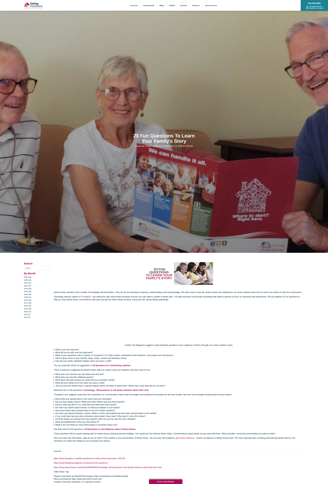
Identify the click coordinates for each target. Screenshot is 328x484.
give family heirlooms (185, 438)
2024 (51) (27, 283)
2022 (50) (27, 289)
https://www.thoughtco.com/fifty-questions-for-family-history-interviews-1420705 (89, 458)
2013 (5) (27, 314)
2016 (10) (27, 306)
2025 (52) (27, 280)
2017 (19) (27, 303)
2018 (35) (27, 300)
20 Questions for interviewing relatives (111, 365)
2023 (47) (27, 286)
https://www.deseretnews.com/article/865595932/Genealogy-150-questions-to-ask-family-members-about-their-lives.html (108, 467)
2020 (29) (27, 294)
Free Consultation (165, 481)
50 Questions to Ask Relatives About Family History (110, 429)
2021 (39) (27, 291)
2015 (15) (27, 309)
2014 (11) (27, 312)
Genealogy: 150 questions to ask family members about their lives (116, 390)
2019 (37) (27, 297)
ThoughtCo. (86, 297)
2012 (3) (27, 317)
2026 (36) (27, 277)
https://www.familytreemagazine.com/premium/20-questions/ (81, 463)
